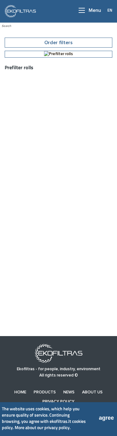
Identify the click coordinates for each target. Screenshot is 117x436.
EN (109, 10)
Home (20, 392)
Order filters (58, 42)
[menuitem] (20, 392)
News (69, 392)
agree (106, 418)
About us (92, 392)
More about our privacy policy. (43, 427)
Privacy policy (58, 402)
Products (45, 392)
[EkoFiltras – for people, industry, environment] (18, 10)
